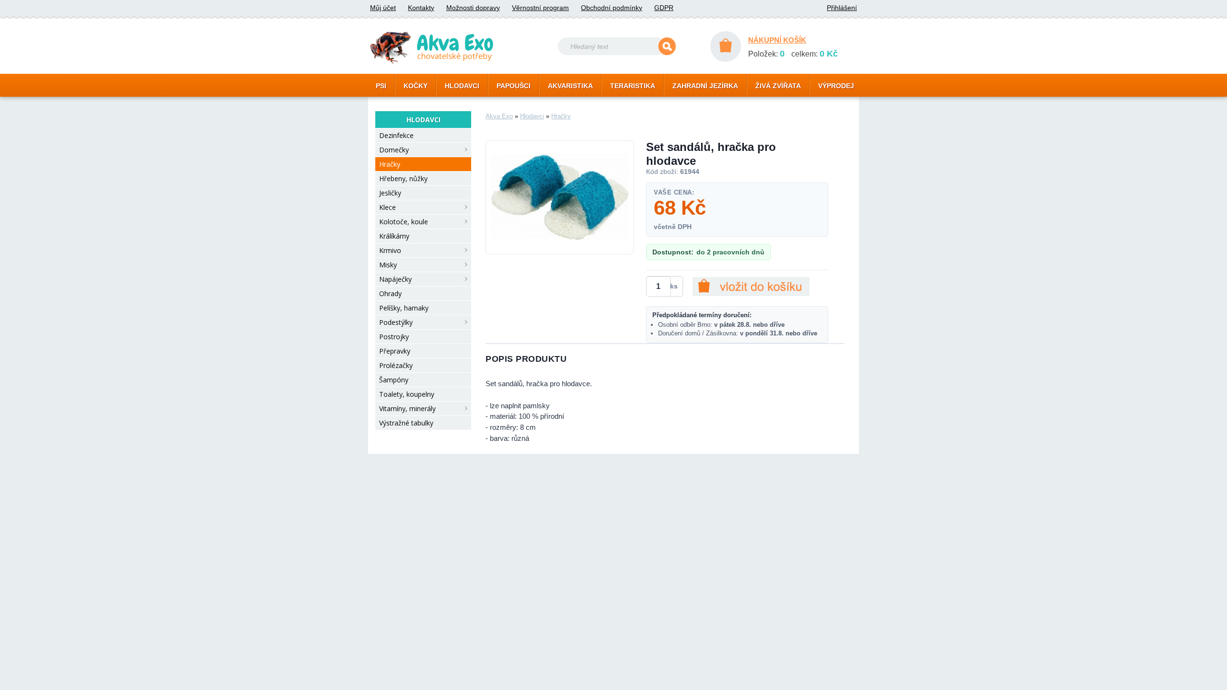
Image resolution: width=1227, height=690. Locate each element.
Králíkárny (394, 236)
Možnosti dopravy (473, 8)
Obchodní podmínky (611, 8)
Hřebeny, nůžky (403, 178)
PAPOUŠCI (514, 86)
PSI (381, 86)
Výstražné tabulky (406, 422)
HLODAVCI (462, 86)
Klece (387, 207)
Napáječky (395, 279)
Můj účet (383, 8)
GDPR (663, 8)
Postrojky (394, 336)
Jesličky (390, 192)
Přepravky (394, 351)
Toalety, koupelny (406, 394)
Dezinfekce (396, 135)
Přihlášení (842, 8)
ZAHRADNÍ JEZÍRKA (705, 86)
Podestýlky (396, 322)
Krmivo (390, 250)
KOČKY (416, 86)
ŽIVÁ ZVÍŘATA (778, 86)
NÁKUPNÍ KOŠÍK (777, 40)
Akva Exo (499, 116)
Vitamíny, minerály (407, 408)
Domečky (394, 149)
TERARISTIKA (632, 86)
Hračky (389, 164)
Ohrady (390, 293)
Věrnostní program (540, 8)
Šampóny (393, 379)
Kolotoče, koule (403, 221)
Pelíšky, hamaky (403, 307)
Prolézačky (396, 365)
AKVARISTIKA (570, 86)
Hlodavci (532, 116)
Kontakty (421, 8)
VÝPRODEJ (836, 86)
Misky (388, 264)
